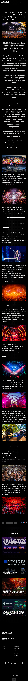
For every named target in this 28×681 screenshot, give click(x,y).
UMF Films (16, 651)
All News (9, 522)
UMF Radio (16, 655)
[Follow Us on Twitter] (11, 663)
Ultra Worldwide (17, 646)
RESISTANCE (17, 650)
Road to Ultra (17, 648)
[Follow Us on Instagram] (8, 663)
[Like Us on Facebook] (5, 663)
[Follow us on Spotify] (22, 663)
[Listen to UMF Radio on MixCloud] (18, 663)
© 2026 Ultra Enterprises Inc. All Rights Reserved (14, 672)
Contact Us (4, 648)
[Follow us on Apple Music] (14, 668)
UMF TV (16, 653)
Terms (16, 675)
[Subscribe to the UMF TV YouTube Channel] (15, 663)
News (3, 646)
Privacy (12, 675)
